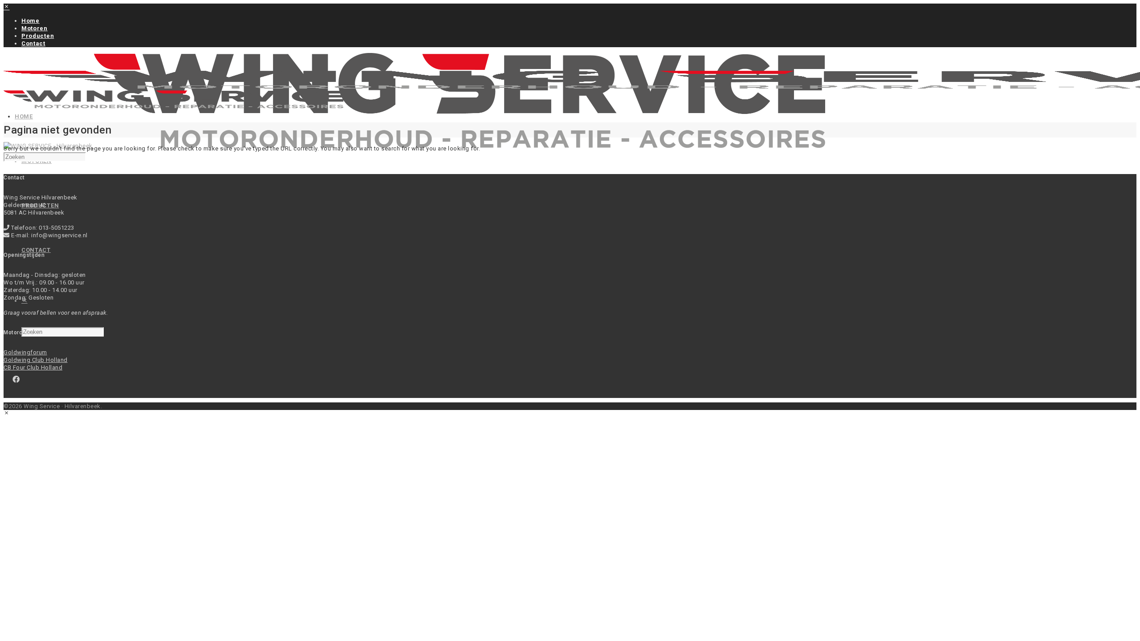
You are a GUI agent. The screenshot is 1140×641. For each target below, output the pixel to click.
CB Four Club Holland (33, 367)
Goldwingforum (25, 352)
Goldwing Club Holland (36, 360)
